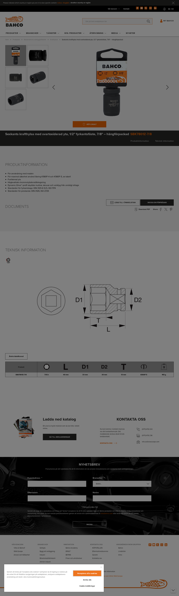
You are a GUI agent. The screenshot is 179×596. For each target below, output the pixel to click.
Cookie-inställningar (87, 586)
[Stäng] (101, 567)
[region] (54, 578)
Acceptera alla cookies (87, 573)
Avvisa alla (87, 580)
